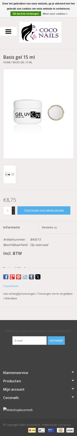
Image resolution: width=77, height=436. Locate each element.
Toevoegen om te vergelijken (55, 294)
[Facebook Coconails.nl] (38, 353)
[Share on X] (37, 276)
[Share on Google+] (12, 276)
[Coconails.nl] (46, 32)
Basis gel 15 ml (22, 62)
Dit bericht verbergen (26, 13)
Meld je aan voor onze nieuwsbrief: (38, 331)
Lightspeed (64, 425)
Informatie (11, 227)
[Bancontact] (41, 430)
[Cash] (60, 430)
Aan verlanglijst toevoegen (19, 294)
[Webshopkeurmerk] (38, 410)
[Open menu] (8, 31)
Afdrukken (11, 298)
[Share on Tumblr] (31, 276)
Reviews (49, 227)
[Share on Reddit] (25, 276)
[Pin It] (18, 276)
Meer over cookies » (55, 13)
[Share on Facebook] (5, 276)
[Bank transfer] (69, 430)
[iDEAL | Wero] (31, 430)
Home (7, 62)
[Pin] (50, 430)
